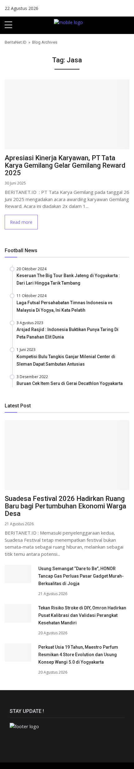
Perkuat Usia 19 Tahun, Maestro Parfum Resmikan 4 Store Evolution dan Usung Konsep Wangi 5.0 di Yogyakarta (78, 655)
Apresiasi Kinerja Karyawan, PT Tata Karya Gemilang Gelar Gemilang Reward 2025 (65, 165)
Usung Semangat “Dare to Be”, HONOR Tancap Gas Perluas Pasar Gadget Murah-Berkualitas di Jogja (81, 576)
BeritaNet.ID (15, 42)
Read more (21, 222)
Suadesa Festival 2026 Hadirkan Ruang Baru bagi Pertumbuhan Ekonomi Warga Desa (65, 506)
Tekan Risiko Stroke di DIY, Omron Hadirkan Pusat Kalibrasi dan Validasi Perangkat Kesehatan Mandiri (82, 615)
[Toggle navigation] (126, 25)
